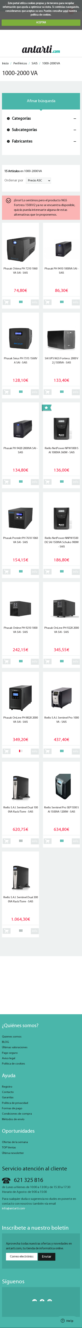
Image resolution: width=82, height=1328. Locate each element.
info (34, 302)
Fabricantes (22, 141)
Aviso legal (8, 1058)
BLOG (5, 1042)
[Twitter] (33, 1300)
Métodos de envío (13, 1119)
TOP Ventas (9, 1147)
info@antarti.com (13, 1208)
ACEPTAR (41, 22)
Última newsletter (13, 1153)
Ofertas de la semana (15, 1142)
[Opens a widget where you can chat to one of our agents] (67, 1321)
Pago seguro (10, 1053)
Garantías (8, 1097)
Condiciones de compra (17, 1113)
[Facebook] (41, 1300)
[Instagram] (48, 1300)
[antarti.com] (41, 49)
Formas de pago (12, 1108)
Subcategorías (24, 130)
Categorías (21, 118)
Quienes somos (11, 1036)
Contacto (8, 1092)
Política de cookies (13, 1063)
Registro (7, 1086)
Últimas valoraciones (14, 1047)
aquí (65, 11)
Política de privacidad (15, 1103)
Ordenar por (13, 180)
